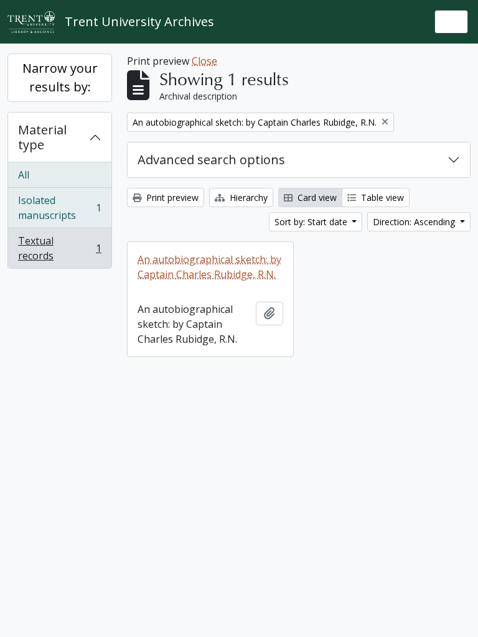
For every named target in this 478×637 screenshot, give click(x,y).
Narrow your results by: (60, 77)
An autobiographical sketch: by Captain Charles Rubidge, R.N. (209, 267)
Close (204, 61)
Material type (42, 137)
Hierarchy (247, 197)
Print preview (171, 197)
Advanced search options (211, 159)
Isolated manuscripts (59, 207)
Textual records (59, 248)
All (23, 175)
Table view (381, 197)
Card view (316, 197)
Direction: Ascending (415, 222)
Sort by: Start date (312, 222)
